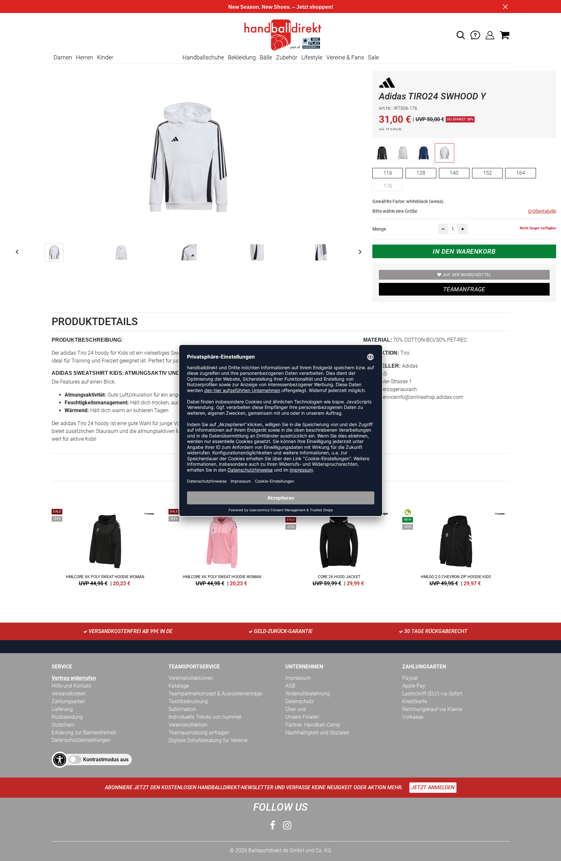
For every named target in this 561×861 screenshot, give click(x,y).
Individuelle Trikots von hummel (204, 717)
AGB (290, 686)
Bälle (266, 57)
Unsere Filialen (302, 717)
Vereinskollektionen (190, 678)
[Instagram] (287, 825)
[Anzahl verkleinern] (443, 229)
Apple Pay (413, 686)
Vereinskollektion (187, 725)
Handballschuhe (203, 57)
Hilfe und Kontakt (71, 686)
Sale (373, 57)
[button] (461, 35)
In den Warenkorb (464, 251)
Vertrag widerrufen (74, 678)
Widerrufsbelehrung (307, 693)
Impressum (298, 678)
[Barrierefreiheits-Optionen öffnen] (60, 760)
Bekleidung (242, 57)
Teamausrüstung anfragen (198, 732)
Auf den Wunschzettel (467, 274)
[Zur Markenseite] (387, 84)
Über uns (295, 709)
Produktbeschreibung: (87, 340)
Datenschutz (299, 701)
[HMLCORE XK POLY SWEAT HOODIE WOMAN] (105, 546)
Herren (84, 57)
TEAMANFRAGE (464, 289)
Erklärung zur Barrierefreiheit (84, 732)
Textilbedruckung (188, 701)
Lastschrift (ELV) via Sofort (432, 693)
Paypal (410, 678)
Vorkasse (412, 717)
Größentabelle (542, 211)
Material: (377, 340)
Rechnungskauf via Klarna (432, 709)
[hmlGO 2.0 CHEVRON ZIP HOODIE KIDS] (456, 546)
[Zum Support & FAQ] (475, 35)
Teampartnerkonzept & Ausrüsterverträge (215, 693)
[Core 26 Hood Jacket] (339, 546)
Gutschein (63, 725)
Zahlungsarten (68, 701)
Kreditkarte (414, 701)
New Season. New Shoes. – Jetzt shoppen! (280, 7)
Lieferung (62, 709)
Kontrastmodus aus (106, 759)
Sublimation (182, 709)
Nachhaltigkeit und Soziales (317, 732)
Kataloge (178, 686)
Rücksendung (67, 717)
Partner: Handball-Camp (312, 725)
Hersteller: (382, 366)
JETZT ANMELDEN (433, 787)
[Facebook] (272, 825)
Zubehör (286, 57)
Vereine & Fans (345, 57)
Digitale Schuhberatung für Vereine (207, 740)
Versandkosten (69, 693)
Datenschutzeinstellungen (81, 740)
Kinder (105, 57)
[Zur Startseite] (280, 35)
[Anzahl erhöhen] (463, 229)
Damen (63, 57)
